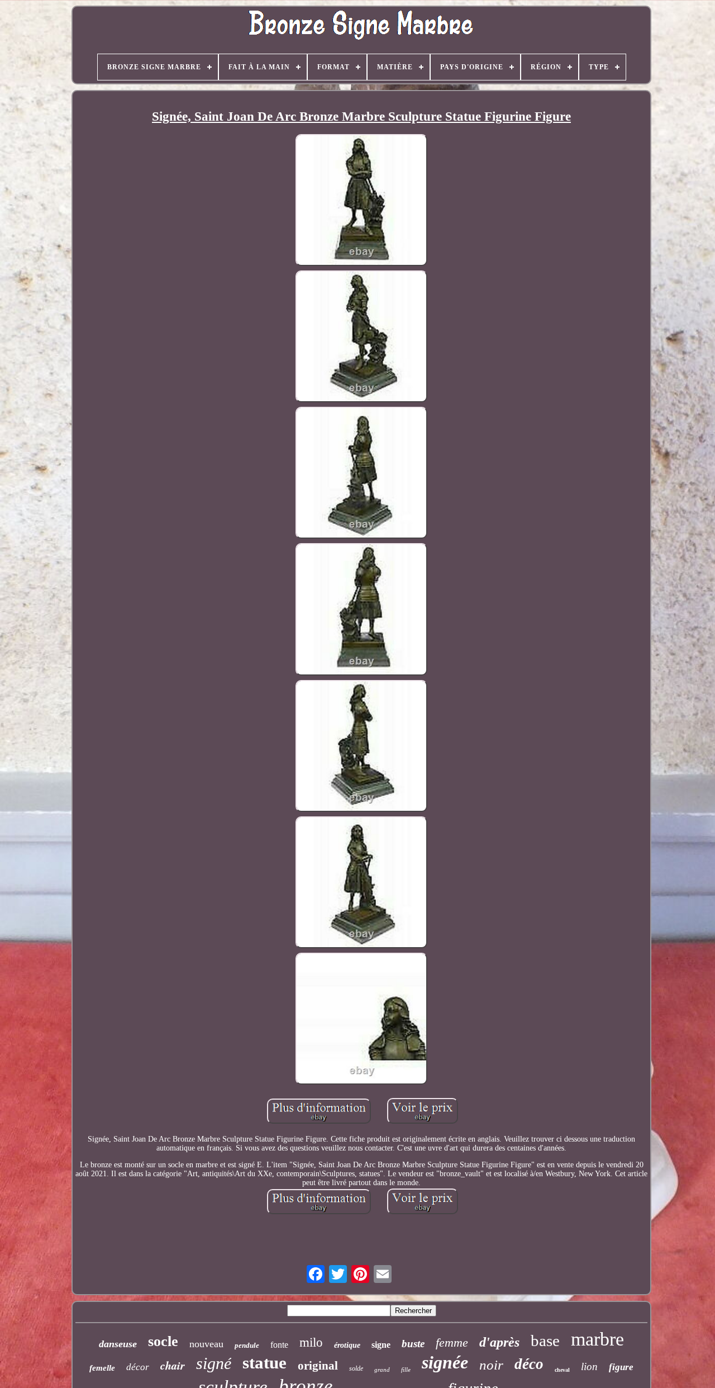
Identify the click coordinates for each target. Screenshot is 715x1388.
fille (406, 1369)
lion (589, 1366)
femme (452, 1342)
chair (172, 1365)
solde (356, 1368)
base (545, 1340)
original (318, 1365)
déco (529, 1364)
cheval (562, 1370)
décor (137, 1367)
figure (621, 1367)
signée (445, 1362)
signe (380, 1344)
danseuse (118, 1343)
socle (163, 1341)
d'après (499, 1342)
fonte (279, 1344)
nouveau (206, 1343)
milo (311, 1342)
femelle (102, 1367)
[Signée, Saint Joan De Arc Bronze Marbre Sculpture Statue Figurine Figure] (361, 201)
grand (382, 1369)
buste (413, 1343)
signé (213, 1363)
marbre (597, 1339)
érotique (347, 1345)
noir (491, 1364)
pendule (247, 1345)
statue (264, 1362)
